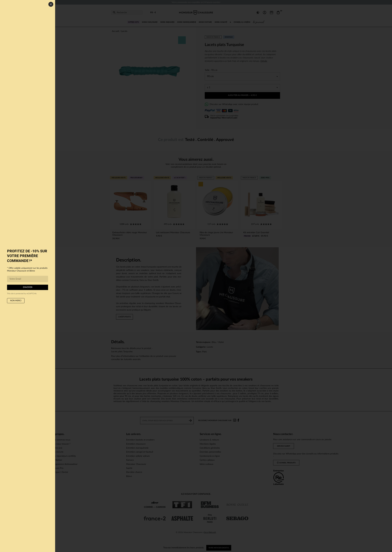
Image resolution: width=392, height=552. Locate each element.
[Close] (50, 4)
